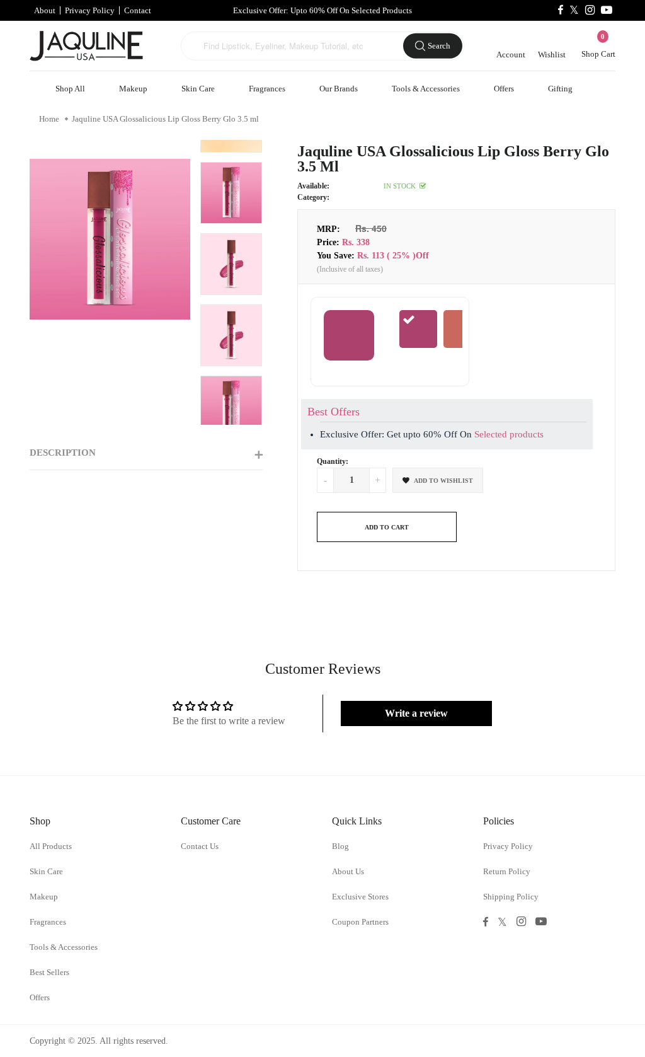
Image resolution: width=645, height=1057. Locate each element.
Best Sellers (49, 972)
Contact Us (200, 846)
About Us (348, 871)
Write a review (416, 713)
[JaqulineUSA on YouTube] (606, 10)
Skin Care (198, 88)
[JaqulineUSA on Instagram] (590, 10)
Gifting (560, 88)
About (44, 10)
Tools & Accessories (426, 88)
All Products (51, 846)
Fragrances (267, 88)
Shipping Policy (511, 896)
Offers (504, 88)
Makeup (133, 88)
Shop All (70, 88)
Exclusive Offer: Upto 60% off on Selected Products (322, 10)
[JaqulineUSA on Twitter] (574, 10)
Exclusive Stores (360, 896)
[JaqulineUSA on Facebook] (560, 10)
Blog (340, 846)
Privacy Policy (90, 10)
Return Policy (506, 871)
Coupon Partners (360, 922)
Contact (137, 10)
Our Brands (338, 88)
